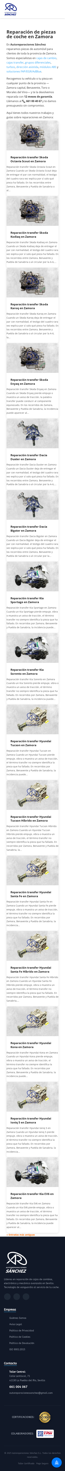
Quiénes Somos (17, 1318)
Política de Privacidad (21, 1330)
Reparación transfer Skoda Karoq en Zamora (29, 306)
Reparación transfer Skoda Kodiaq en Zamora (29, 235)
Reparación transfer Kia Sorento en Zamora (27, 672)
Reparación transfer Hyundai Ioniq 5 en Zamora (30, 1120)
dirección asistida (27, 67)
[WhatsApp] (26, 1296)
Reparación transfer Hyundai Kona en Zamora (30, 1045)
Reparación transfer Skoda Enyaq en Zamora (29, 382)
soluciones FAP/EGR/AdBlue (23, 71)
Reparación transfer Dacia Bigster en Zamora (28, 528)
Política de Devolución (21, 1343)
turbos (10, 67)
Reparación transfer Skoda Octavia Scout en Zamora (29, 159)
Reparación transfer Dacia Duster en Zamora (28, 457)
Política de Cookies (19, 1337)
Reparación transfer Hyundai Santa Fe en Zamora (30, 894)
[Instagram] (16, 1296)
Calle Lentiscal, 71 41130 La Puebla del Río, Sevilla (27, 1376)
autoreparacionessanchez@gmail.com (31, 1393)
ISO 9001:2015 (17, 1349)
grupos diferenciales (38, 62)
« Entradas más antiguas (20, 1234)
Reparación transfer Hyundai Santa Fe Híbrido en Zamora (30, 969)
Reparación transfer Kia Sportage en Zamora (27, 600)
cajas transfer (15, 62)
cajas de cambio (46, 58)
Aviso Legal (15, 1324)
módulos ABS (48, 67)
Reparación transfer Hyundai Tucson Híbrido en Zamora (30, 819)
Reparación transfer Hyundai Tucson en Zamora (30, 743)
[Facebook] (7, 1296)
